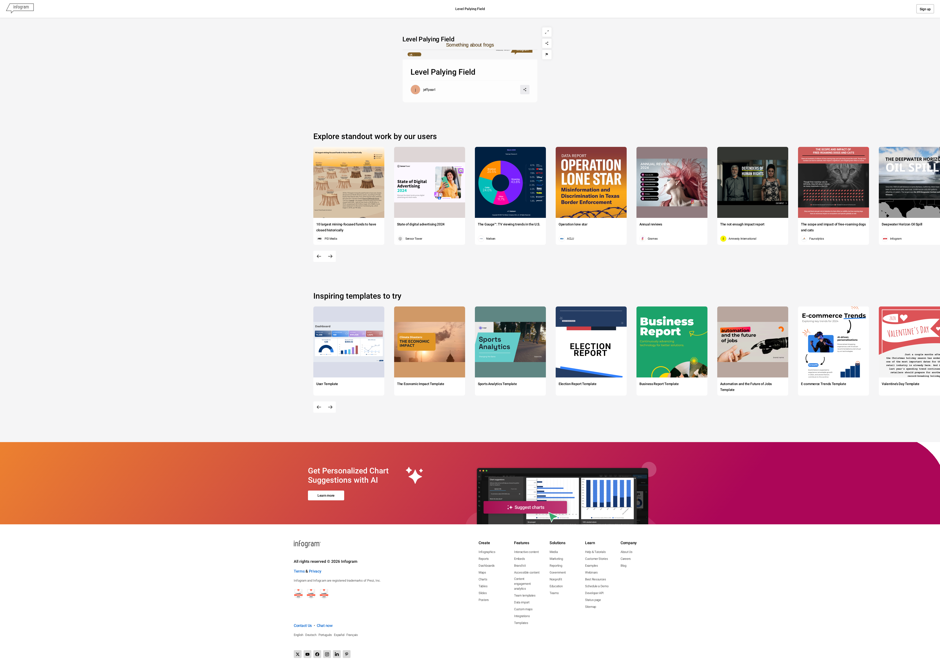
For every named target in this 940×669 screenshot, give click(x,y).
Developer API (594, 593)
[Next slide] (330, 256)
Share (417, 54)
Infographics (487, 552)
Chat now (325, 625)
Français (352, 635)
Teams (554, 593)
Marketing (556, 559)
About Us (627, 552)
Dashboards (487, 565)
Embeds (519, 559)
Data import (521, 602)
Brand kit (520, 565)
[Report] (547, 54)
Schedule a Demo (597, 586)
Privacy (315, 571)
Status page (593, 600)
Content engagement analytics (522, 583)
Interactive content (526, 552)
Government (558, 572)
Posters (484, 600)
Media (554, 552)
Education (556, 586)
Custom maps (523, 609)
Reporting (556, 565)
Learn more (326, 495)
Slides (483, 593)
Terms (299, 571)
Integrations (522, 616)
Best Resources (595, 579)
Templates (521, 623)
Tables (483, 586)
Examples (591, 565)
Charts (483, 579)
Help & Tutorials (595, 552)
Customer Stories (596, 559)
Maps (482, 572)
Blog (623, 565)
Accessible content (527, 572)
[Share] (547, 43)
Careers (626, 559)
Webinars (591, 572)
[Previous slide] (319, 256)
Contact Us (303, 625)
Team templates (525, 595)
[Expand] (547, 32)
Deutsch (311, 635)
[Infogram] (20, 8)
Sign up (925, 9)
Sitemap (590, 607)
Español (339, 635)
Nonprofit (556, 579)
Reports (484, 559)
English (298, 635)
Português (325, 635)
